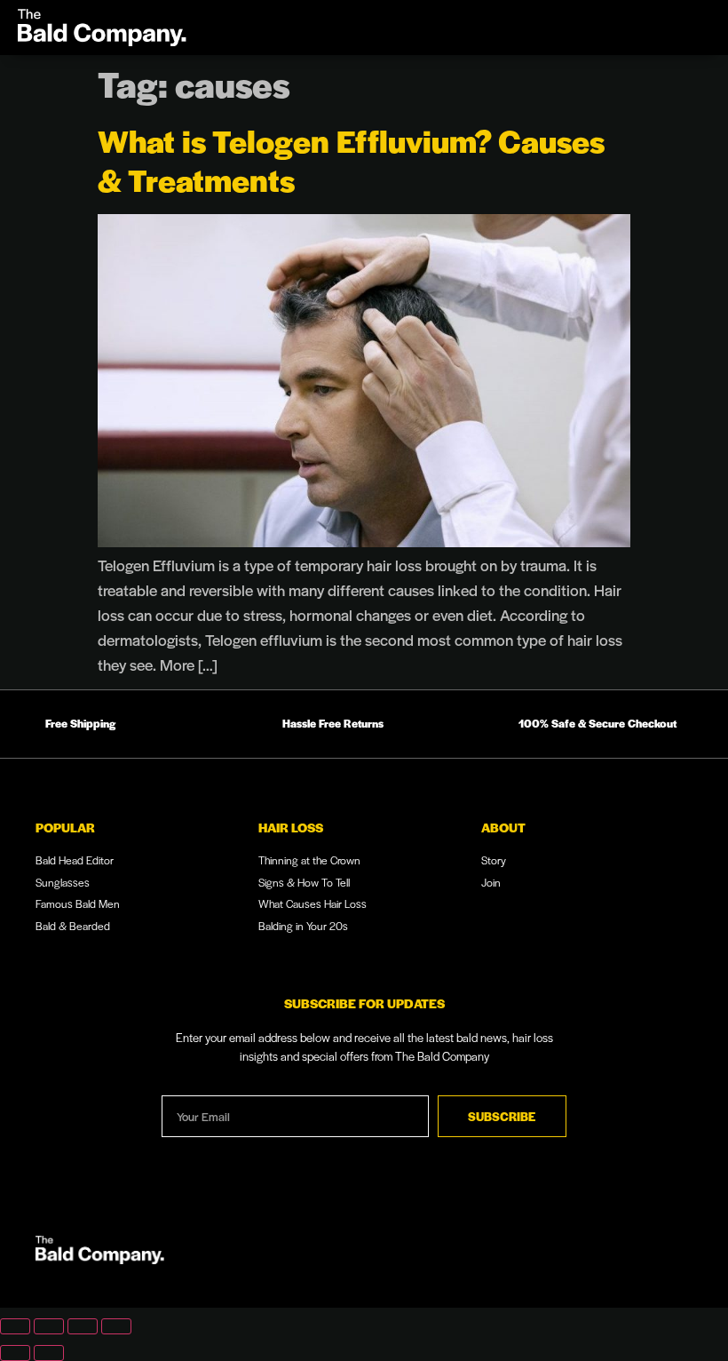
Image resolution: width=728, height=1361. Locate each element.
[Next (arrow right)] (49, 1353)
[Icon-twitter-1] (673, 1253)
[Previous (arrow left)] (15, 1353)
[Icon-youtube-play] (535, 1253)
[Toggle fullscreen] (49, 1326)
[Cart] (634, 27)
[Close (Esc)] (116, 1326)
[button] (678, 28)
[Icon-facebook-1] (627, 1253)
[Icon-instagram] (581, 1253)
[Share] (82, 1326)
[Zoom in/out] (15, 1326)
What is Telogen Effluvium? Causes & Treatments (351, 159)
